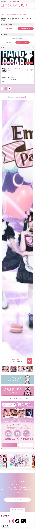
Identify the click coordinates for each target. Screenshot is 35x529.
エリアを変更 (9, 28)
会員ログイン (26, 445)
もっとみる (17, 499)
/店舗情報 (13, 14)
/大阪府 (20, 14)
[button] (14, 42)
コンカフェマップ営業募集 (17, 398)
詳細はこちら (9, 445)
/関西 (17, 14)
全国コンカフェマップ (6, 14)
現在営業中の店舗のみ (17, 38)
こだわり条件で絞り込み (26, 28)
